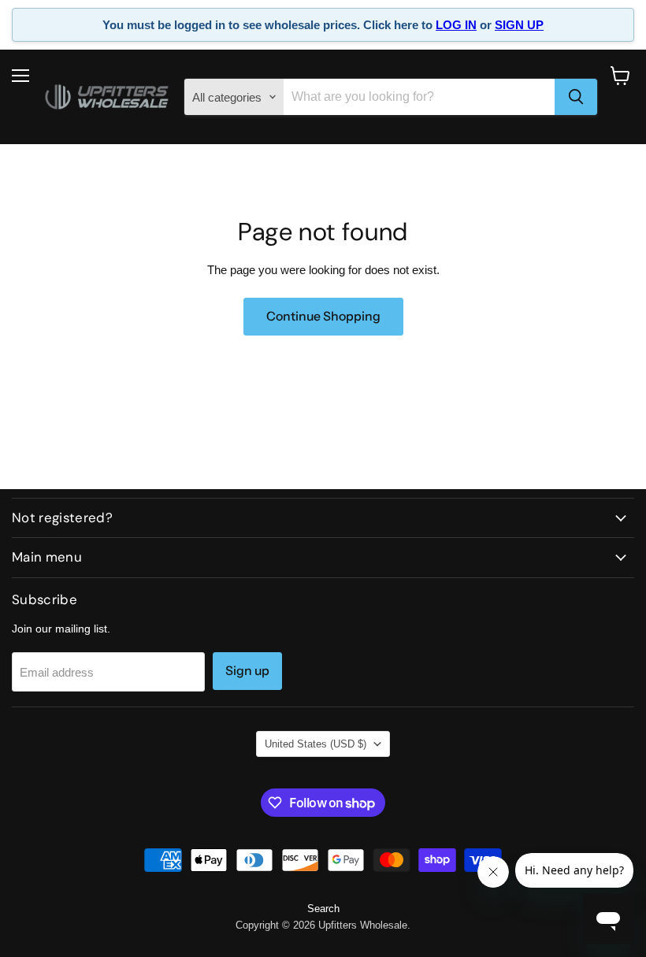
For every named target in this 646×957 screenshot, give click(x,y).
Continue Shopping (323, 316)
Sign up (247, 670)
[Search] (576, 97)
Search (323, 908)
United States (315, 744)
